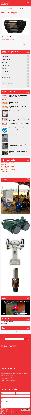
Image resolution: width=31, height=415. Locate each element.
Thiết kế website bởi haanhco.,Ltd (15, 413)
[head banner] (5, 3)
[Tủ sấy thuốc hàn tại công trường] (15, 197)
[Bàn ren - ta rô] (15, 280)
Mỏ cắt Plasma (6, 59)
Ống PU (4, 68)
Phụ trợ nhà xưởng (6, 74)
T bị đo (4, 86)
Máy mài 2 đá (5, 65)
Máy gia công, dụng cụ (7, 83)
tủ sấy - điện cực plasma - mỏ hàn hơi (8, 331)
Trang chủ (4, 8)
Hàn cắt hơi (5, 56)
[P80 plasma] (15, 225)
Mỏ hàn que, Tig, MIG (7, 80)
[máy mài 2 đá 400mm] (15, 251)
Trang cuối (22, 44)
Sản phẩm (10, 8)
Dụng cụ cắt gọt (19, 8)
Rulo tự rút (5, 71)
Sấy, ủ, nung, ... (5, 62)
